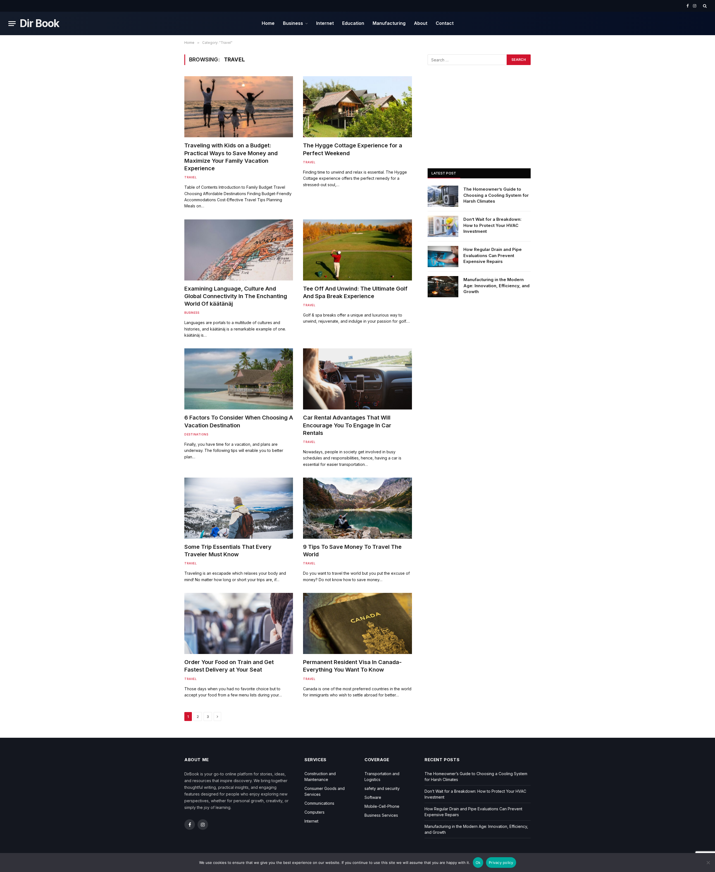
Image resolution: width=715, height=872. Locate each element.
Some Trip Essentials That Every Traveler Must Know (227, 550)
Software (372, 797)
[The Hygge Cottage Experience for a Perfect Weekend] (357, 106)
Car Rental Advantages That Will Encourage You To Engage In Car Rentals (347, 425)
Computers (314, 812)
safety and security (382, 788)
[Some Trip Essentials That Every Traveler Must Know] (238, 508)
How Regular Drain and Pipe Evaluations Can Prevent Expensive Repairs (492, 255)
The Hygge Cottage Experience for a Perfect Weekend (352, 149)
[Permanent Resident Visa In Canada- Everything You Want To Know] (357, 623)
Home (268, 23)
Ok (478, 862)
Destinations (196, 434)
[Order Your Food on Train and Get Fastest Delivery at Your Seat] (238, 623)
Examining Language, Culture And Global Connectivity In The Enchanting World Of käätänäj (235, 296)
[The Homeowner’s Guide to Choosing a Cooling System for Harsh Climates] (443, 196)
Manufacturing (389, 23)
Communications (319, 803)
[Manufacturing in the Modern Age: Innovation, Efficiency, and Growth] (443, 286)
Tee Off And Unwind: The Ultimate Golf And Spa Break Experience (355, 292)
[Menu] (12, 23)
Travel (190, 177)
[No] (708, 862)
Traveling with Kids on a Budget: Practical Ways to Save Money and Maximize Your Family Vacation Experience (231, 157)
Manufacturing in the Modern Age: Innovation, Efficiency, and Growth (496, 285)
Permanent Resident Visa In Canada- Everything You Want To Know (352, 666)
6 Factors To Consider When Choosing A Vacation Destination (238, 421)
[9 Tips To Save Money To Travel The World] (357, 508)
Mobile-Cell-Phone (381, 806)
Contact (445, 23)
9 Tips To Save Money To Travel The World (352, 550)
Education (353, 23)
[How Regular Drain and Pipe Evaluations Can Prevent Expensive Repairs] (443, 256)
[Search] (704, 6)
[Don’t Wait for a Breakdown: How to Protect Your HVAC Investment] (443, 226)
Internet (325, 23)
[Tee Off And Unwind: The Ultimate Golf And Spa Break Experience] (357, 250)
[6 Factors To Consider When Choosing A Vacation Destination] (238, 378)
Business (293, 23)
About (420, 23)
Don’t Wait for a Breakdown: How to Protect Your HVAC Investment (492, 225)
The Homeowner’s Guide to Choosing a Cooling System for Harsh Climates (496, 195)
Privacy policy (501, 862)
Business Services (381, 815)
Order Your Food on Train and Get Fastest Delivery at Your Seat (229, 666)
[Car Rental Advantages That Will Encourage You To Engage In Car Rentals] (357, 378)
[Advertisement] (479, 117)
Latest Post (444, 173)
